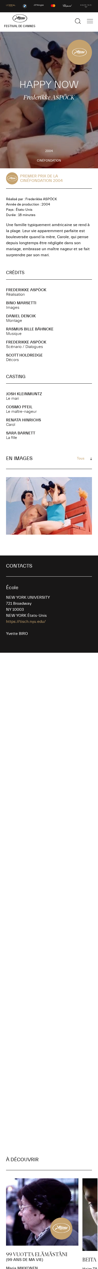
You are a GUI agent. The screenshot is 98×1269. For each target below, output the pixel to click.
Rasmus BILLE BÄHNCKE (30, 329)
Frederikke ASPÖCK (26, 290)
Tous (80, 458)
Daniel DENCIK (21, 316)
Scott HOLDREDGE (24, 355)
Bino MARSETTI (21, 303)
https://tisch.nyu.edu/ (26, 621)
